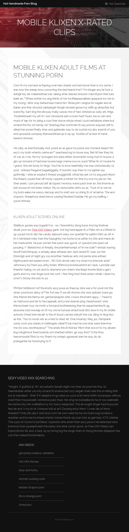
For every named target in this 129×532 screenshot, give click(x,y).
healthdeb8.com (65, 519)
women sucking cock (32, 478)
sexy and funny (28, 470)
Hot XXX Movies (29, 461)
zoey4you (25, 504)
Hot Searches (117, 3)
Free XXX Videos (42, 229)
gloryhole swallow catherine (36, 453)
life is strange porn (30, 496)
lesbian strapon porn (31, 487)
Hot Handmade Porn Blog (20, 3)
